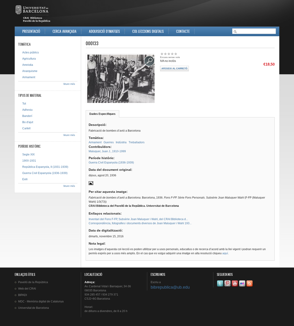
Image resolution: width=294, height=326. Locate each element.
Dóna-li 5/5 (175, 53)
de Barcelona (33, 307)
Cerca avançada (64, 31)
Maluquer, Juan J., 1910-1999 (107, 151)
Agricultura (29, 58)
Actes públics (30, 52)
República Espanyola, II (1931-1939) (45, 167)
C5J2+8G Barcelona (97, 298)
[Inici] (33, 14)
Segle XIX (28, 154)
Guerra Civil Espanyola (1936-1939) (111, 162)
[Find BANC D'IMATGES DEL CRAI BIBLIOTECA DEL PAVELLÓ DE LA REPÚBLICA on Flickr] (242, 286)
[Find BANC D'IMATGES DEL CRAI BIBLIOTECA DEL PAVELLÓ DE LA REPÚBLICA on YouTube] (235, 286)
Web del (27, 288)
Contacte (183, 31)
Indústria (121, 142)
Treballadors (136, 142)
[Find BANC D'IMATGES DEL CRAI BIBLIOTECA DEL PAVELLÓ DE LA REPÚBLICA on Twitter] (220, 286)
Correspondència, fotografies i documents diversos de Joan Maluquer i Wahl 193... (140, 223)
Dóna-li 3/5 (168, 53)
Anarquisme (29, 71)
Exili (25, 179)
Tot (24, 103)
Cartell (26, 128)
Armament (95, 142)
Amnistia (27, 64)
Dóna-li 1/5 (162, 53)
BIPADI (22, 295)
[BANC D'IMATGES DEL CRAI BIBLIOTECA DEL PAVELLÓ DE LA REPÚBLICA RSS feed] (250, 286)
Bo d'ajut (27, 122)
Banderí (27, 116)
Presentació (31, 31)
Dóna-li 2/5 (165, 53)
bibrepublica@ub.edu (170, 287)
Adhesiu (27, 109)
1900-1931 (29, 160)
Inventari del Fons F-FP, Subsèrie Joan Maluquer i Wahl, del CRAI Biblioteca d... (138, 219)
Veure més (69, 84)
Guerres (109, 142)
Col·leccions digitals (148, 31)
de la (33, 282)
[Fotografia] (91, 184)
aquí (225, 253)
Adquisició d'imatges (104, 31)
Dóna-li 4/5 (172, 53)
